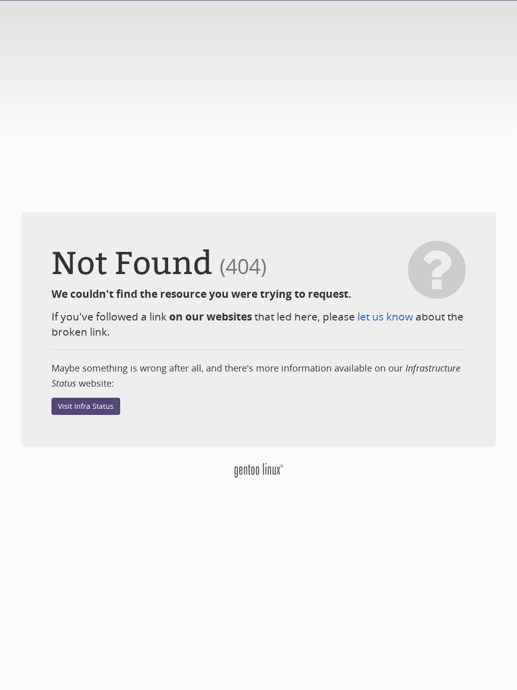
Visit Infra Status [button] (86, 406)
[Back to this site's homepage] (258, 469)
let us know (385, 316)
